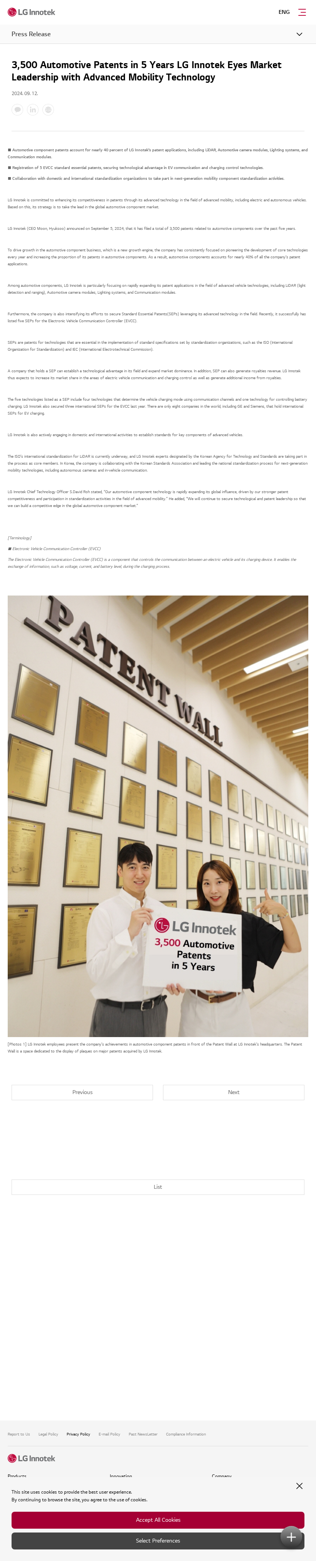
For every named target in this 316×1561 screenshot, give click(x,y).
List (158, 1187)
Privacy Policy (78, 1434)
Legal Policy (48, 1434)
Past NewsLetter (143, 1434)
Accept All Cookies (158, 1520)
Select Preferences (158, 1541)
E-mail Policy (109, 1434)
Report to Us (19, 1434)
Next (234, 1092)
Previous (82, 1092)
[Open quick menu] (291, 1537)
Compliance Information (186, 1434)
